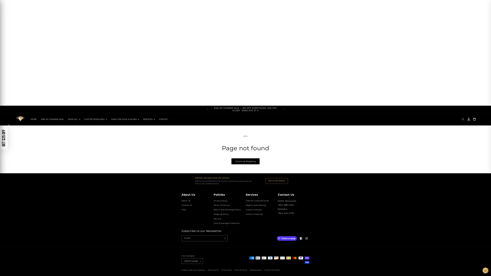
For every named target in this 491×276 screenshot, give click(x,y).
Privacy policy (226, 270)
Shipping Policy (221, 214)
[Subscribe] (224, 238)
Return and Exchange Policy (227, 210)
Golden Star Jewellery (196, 270)
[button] (73, 119)
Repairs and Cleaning (256, 205)
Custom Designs (254, 210)
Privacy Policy (220, 201)
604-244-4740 (286, 213)
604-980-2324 (286, 205)
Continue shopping (245, 161)
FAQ (184, 210)
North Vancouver (287, 201)
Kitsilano (282, 209)
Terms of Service (222, 205)
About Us (186, 201)
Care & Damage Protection (227, 223)
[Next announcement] (283, 109)
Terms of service (241, 270)
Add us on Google (276, 181)
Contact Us (187, 205)
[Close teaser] (9, 124)
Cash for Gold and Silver (257, 201)
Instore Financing (254, 214)
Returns (217, 219)
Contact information (272, 270)
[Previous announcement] (207, 109)
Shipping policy (256, 270)
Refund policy (213, 270)
